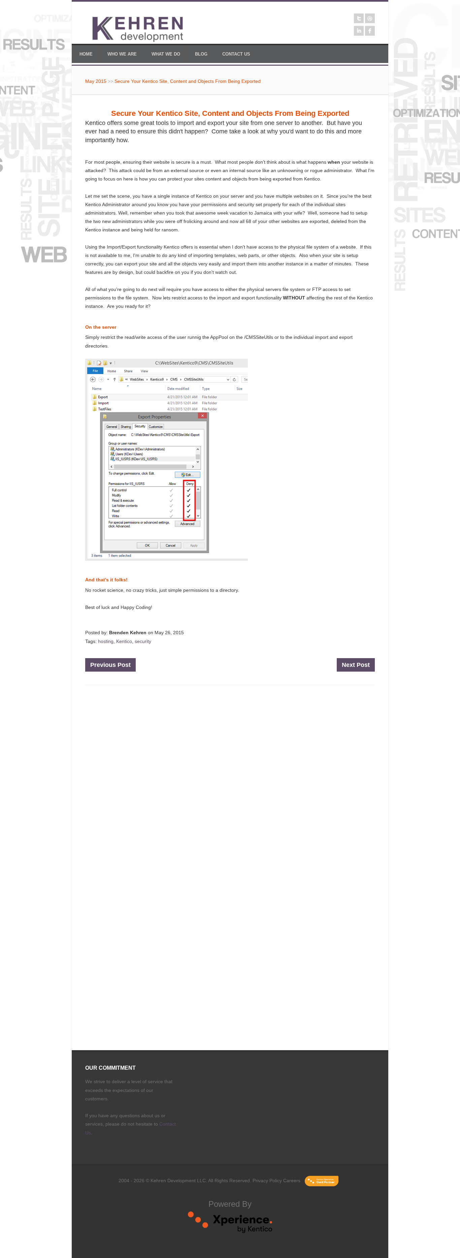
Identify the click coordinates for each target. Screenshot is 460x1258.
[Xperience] (230, 1231)
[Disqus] (230, 781)
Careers (291, 1180)
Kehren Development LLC (178, 1180)
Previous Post (110, 665)
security (143, 641)
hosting (105, 641)
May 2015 (95, 81)
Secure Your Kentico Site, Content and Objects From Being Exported (187, 81)
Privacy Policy (267, 1180)
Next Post (356, 665)
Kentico (124, 641)
